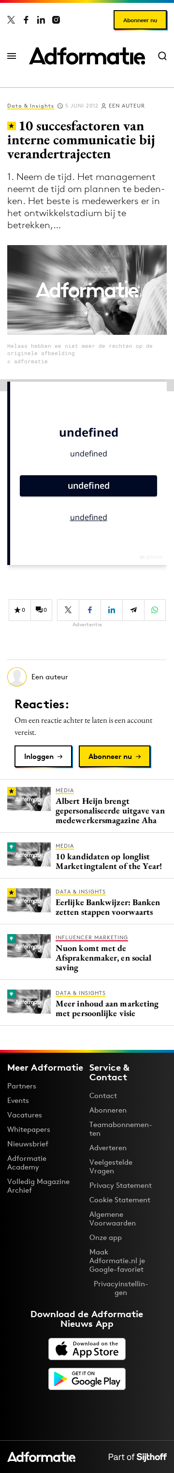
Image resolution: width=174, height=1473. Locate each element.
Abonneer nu (140, 20)
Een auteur (127, 105)
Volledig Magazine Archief (38, 1186)
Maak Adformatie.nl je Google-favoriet (117, 1260)
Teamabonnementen (120, 1129)
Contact (103, 1095)
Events (18, 1100)
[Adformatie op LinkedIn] (41, 20)
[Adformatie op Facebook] (26, 20)
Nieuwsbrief (27, 1143)
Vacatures (24, 1114)
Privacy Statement (120, 1185)
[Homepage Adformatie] (87, 56)
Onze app (105, 1237)
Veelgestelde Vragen (110, 1166)
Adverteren (108, 1147)
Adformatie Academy (26, 1162)
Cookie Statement (119, 1199)
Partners (21, 1085)
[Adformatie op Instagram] (56, 20)
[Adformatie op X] (11, 20)
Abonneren (108, 1110)
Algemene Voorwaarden (112, 1218)
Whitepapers (28, 1129)
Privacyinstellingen (121, 1288)
